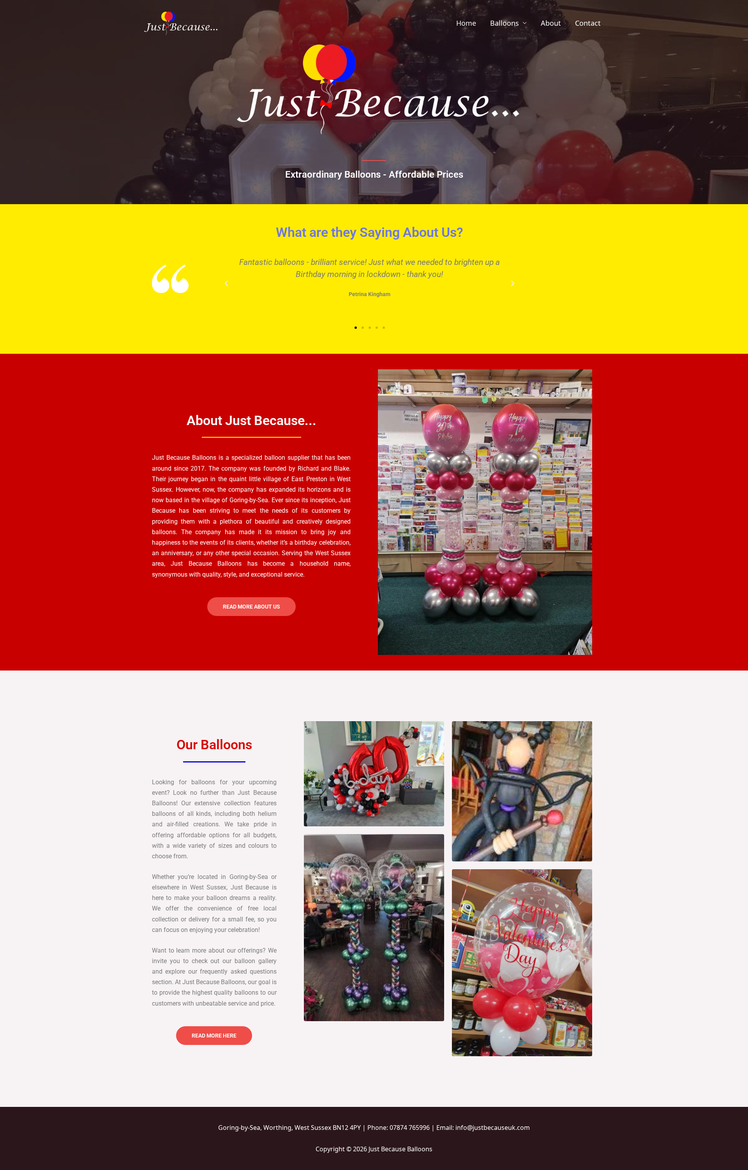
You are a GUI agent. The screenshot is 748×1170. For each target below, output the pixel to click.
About (551, 23)
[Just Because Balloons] (179, 22)
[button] (226, 284)
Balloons (504, 23)
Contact (588, 23)
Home (466, 23)
